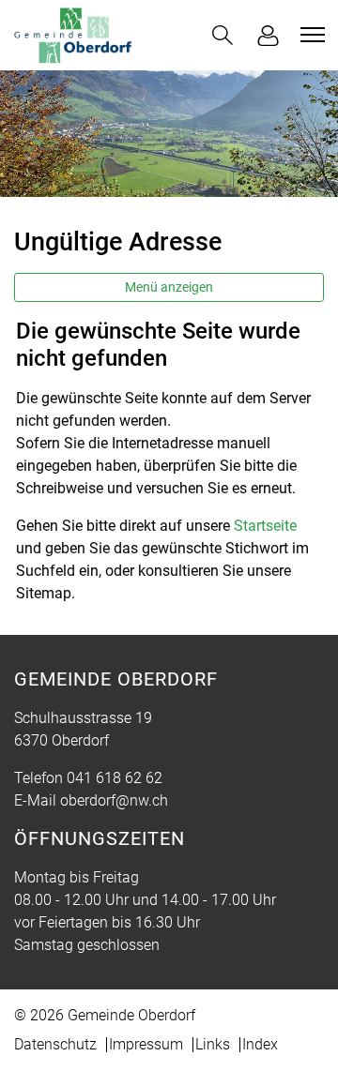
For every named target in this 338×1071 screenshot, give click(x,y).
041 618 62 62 (114, 778)
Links (212, 1044)
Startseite (265, 526)
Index (260, 1044)
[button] (222, 35)
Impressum (146, 1044)
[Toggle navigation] (310, 34)
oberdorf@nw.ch (114, 800)
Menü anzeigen (169, 286)
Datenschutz (55, 1044)
